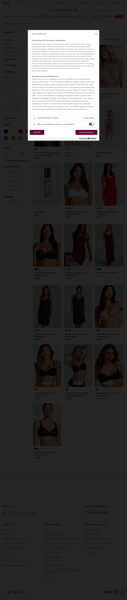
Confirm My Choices (86, 132)
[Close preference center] (96, 34)
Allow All (37, 132)
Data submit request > (40, 71)
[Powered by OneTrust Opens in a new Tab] (88, 138)
